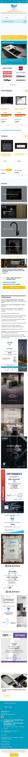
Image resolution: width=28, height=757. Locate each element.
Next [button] (26, 91)
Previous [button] (23, 91)
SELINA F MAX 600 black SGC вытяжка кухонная (21, 154)
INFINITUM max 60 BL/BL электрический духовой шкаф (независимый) (6, 154)
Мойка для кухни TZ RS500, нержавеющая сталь (21, 109)
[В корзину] (12, 125)
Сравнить (5, 112)
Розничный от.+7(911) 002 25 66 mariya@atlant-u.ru (13, 723)
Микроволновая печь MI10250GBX (5, 109)
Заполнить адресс (14, 287)
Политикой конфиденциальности (18, 752)
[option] (7, 110)
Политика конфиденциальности (8, 714)
